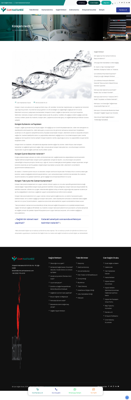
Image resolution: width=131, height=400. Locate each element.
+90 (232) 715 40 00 (18, 273)
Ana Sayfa (15, 30)
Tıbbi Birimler (34, 10)
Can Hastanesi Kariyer (22, 3)
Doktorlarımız (74, 10)
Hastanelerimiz (47, 10)
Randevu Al (123, 10)
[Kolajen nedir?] (52, 74)
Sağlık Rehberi (61, 10)
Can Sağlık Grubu (6, 3)
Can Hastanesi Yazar (24, 103)
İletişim (101, 10)
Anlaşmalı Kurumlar (89, 10)
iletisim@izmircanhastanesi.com (23, 271)
